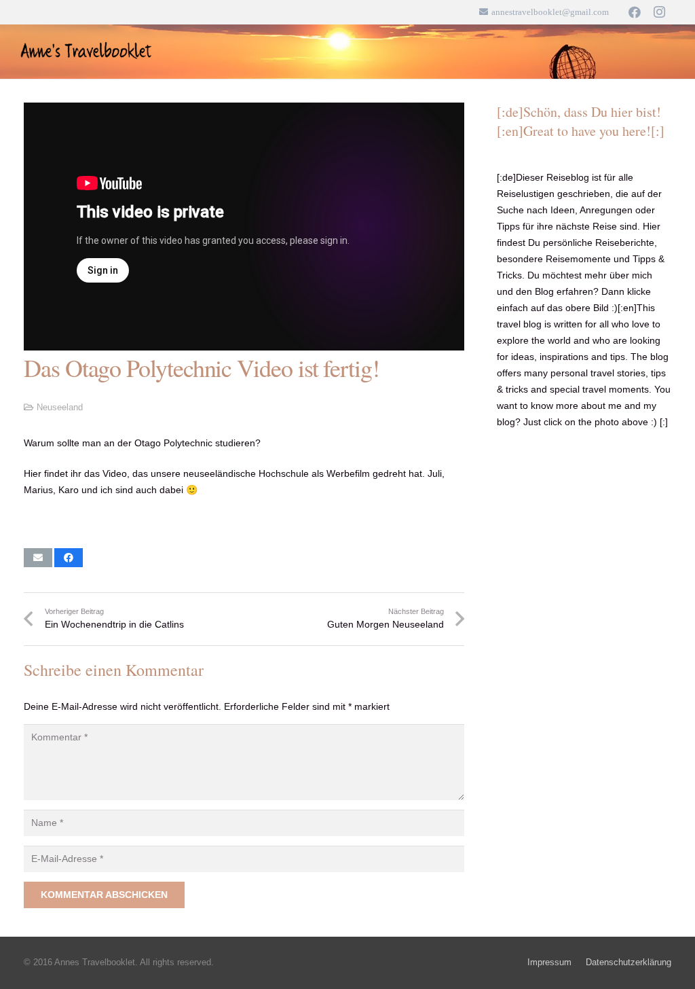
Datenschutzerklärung (628, 962)
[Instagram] (659, 12)
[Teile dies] (68, 557)
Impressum (549, 962)
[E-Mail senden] (38, 557)
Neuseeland (60, 407)
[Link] (86, 51)
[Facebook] (634, 12)
